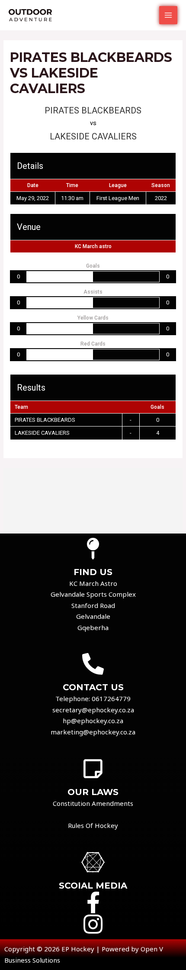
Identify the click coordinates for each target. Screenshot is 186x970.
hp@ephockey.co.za (93, 720)
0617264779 (111, 698)
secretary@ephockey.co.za (93, 709)
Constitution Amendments (93, 803)
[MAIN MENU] (168, 15)
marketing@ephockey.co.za (93, 732)
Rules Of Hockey (93, 825)
